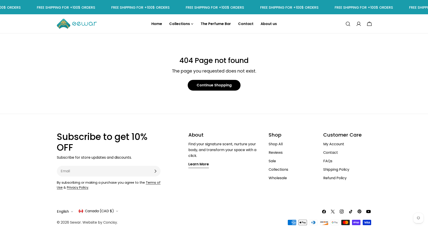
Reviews (276, 152)
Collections (278, 169)
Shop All (276, 144)
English (63, 211)
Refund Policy (335, 178)
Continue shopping (214, 85)
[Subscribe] (155, 171)
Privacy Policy (77, 187)
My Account (333, 144)
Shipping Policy (336, 169)
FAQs (327, 161)
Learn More (198, 164)
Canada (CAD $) (99, 211)
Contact (330, 152)
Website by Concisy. (100, 222)
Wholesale (278, 178)
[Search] (348, 23)
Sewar (75, 222)
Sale (272, 161)
